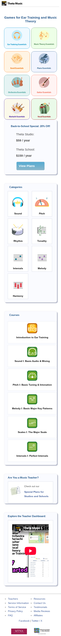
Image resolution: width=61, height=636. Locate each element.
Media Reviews (42, 611)
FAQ (10, 615)
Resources (39, 599)
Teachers (13, 599)
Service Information (18, 603)
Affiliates (38, 615)
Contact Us (40, 603)
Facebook (24, 621)
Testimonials (40, 607)
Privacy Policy (15, 611)
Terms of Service (17, 607)
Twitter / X (37, 621)
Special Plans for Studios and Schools (36, 494)
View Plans (27, 166)
